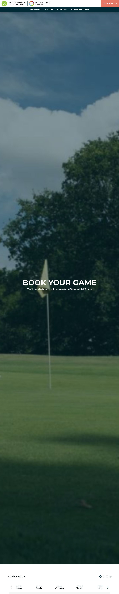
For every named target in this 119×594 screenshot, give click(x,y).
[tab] (19, 587)
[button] (11, 587)
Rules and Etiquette (80, 9)
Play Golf (49, 9)
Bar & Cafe (62, 9)
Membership (35, 9)
